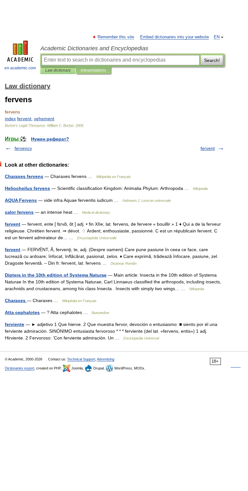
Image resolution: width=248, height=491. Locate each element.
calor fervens (19, 212)
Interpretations (93, 70)
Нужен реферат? (50, 139)
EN (217, 37)
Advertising (105, 359)
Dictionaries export (19, 368)
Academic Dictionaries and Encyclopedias (94, 48)
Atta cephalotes (22, 312)
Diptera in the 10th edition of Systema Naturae (56, 275)
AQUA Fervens (21, 200)
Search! (212, 60)
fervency (23, 148)
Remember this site (116, 37)
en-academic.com (20, 68)
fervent (208, 148)
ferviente (14, 324)
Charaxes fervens (24, 176)
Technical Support (81, 359)
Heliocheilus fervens (27, 188)
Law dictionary (58, 70)
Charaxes (16, 300)
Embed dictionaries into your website (174, 37)
